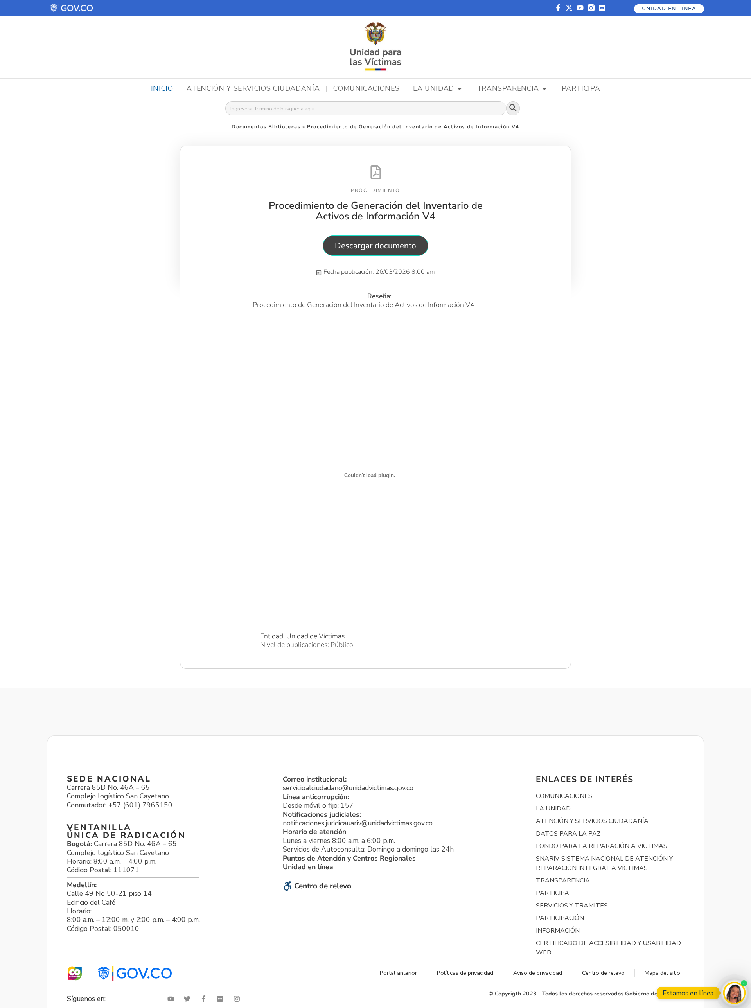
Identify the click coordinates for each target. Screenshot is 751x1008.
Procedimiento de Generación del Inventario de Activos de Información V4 (376, 211)
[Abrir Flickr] (222, 998)
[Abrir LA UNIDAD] (459, 88)
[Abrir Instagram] (239, 998)
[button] (72, 8)
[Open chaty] (734, 993)
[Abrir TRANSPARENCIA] (544, 88)
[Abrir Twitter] (189, 998)
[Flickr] (601, 7)
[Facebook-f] (558, 7)
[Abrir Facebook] (205, 998)
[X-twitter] (569, 7)
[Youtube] (580, 7)
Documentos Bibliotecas (266, 126)
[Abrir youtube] (172, 998)
